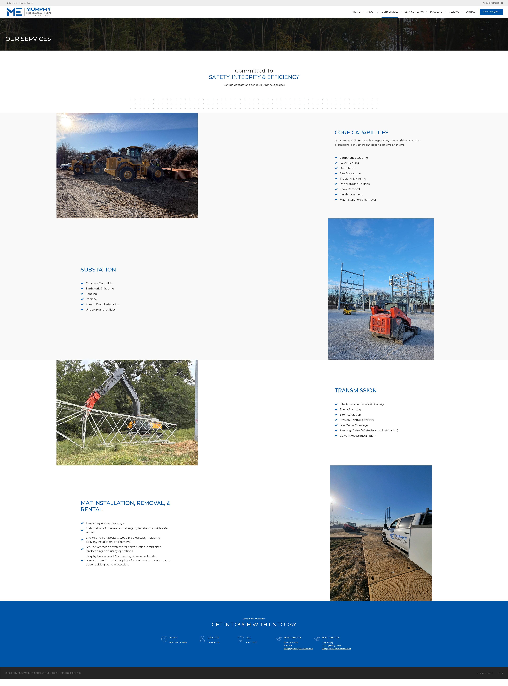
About (371, 12)
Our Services (390, 12)
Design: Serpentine (485, 673)
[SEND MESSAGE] (279, 639)
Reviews (454, 12)
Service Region (414, 12)
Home (356, 12)
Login (500, 673)
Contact (471, 12)
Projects (436, 12)
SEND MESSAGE (292, 637)
